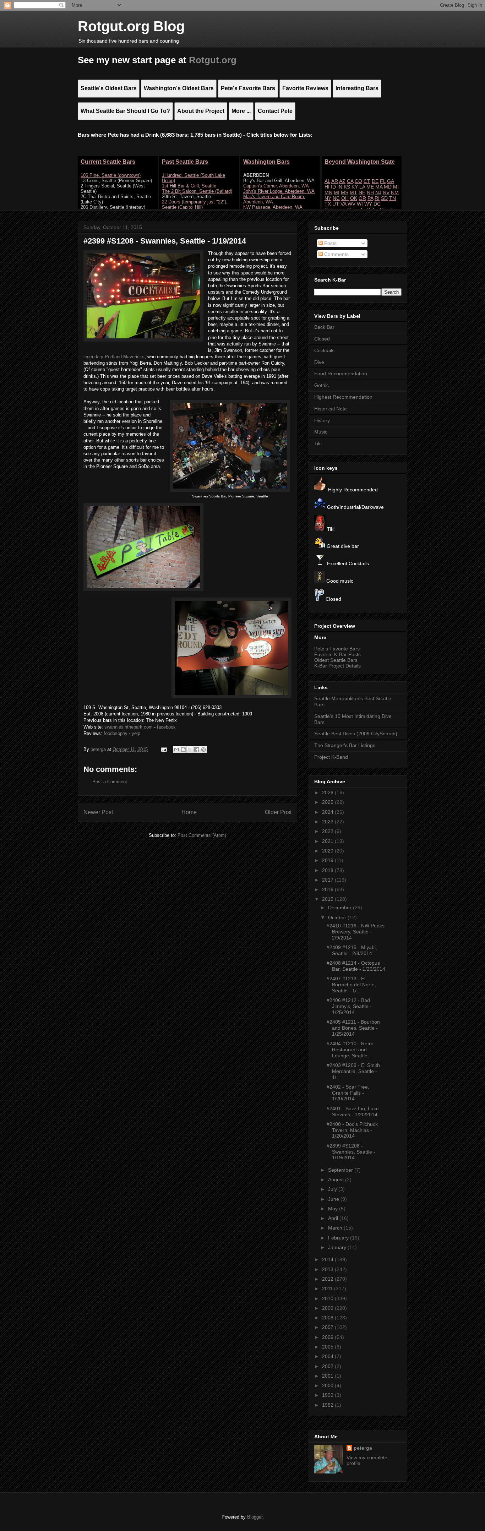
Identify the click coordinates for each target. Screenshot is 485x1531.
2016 (328, 889)
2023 (328, 821)
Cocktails (324, 350)
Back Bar (324, 327)
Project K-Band (331, 757)
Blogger (254, 1517)
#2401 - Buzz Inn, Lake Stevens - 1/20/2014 (353, 1111)
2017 (328, 880)
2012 (328, 1279)
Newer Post (98, 812)
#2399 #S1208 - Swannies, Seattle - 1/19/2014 (351, 1152)
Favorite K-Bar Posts (337, 654)
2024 (328, 812)
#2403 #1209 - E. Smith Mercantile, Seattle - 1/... (353, 1071)
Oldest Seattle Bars (336, 660)
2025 (328, 802)
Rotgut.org (212, 60)
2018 (328, 870)
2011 (328, 1288)
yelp (136, 733)
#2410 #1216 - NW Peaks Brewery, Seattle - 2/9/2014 (356, 932)
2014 (328, 1259)
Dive (319, 362)
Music (320, 432)
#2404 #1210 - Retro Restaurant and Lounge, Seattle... (350, 1049)
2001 (328, 1376)
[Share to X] (190, 749)
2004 (328, 1356)
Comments (336, 254)
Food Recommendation (340, 373)
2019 (328, 860)
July (333, 1189)
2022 (328, 831)
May (333, 1208)
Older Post (278, 812)
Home (189, 812)
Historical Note (330, 409)
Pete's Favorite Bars (337, 649)
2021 (328, 841)
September (341, 1170)
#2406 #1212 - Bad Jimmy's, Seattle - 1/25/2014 (349, 1006)
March (336, 1228)
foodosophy (115, 733)
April (333, 1218)
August (336, 1179)
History (322, 420)
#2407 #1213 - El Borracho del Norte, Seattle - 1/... (351, 984)
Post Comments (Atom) (202, 835)
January (338, 1247)
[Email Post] (163, 749)
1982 (328, 1405)
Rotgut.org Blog (131, 26)
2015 (328, 899)
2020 (328, 851)
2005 (328, 1347)
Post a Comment (109, 781)
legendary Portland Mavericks (114, 356)
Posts (330, 243)
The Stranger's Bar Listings (344, 745)
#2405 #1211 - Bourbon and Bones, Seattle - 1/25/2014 (353, 1028)
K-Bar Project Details (337, 666)
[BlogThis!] (183, 749)
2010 (328, 1298)
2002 (328, 1366)
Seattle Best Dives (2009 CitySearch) (355, 733)
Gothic (321, 385)
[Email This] (176, 749)
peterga (363, 1448)
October (338, 917)
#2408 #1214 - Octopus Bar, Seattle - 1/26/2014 (356, 966)
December (340, 907)
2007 (328, 1327)
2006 (328, 1337)
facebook (166, 727)
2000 (328, 1385)
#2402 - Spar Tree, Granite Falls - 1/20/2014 (348, 1093)
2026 (328, 792)
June (334, 1199)
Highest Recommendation (343, 397)
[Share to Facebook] (196, 749)
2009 (328, 1308)
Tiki (318, 443)
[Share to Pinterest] (203, 749)
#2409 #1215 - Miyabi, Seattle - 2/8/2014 (352, 950)
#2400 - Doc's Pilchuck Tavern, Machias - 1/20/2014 (352, 1130)
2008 (328, 1317)
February (339, 1238)
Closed (322, 339)
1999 (328, 1395)
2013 (328, 1269)
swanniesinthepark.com (128, 727)
